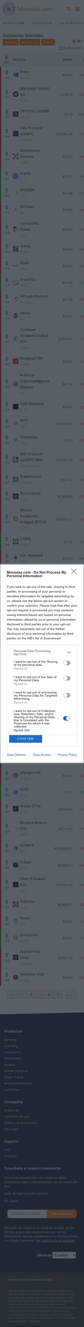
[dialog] (42, 663)
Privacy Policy (67, 754)
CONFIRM (25, 738)
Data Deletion (16, 754)
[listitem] (42, 652)
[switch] (66, 663)
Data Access (42, 754)
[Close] (75, 573)
